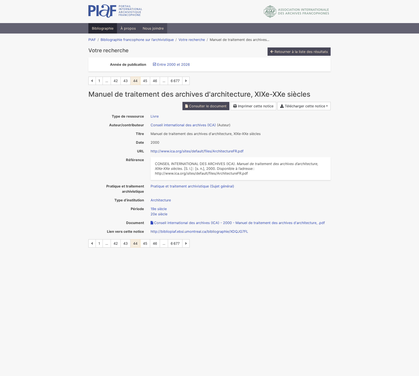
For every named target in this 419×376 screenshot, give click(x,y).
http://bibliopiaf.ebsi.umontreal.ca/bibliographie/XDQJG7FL (199, 231)
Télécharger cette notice (304, 106)
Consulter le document (207, 106)
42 (115, 81)
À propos (128, 28)
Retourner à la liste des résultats (300, 51)
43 (125, 81)
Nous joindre (153, 28)
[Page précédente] (92, 81)
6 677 (175, 81)
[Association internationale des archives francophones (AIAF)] (296, 11)
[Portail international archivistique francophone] (115, 11)
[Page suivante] (186, 81)
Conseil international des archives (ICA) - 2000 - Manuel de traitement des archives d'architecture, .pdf (239, 223)
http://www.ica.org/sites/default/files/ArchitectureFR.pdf (197, 151)
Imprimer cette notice (255, 106)
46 (155, 81)
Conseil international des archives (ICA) (183, 125)
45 (145, 81)
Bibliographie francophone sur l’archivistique (137, 39)
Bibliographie (102, 28)
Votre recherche (192, 39)
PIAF (92, 39)
